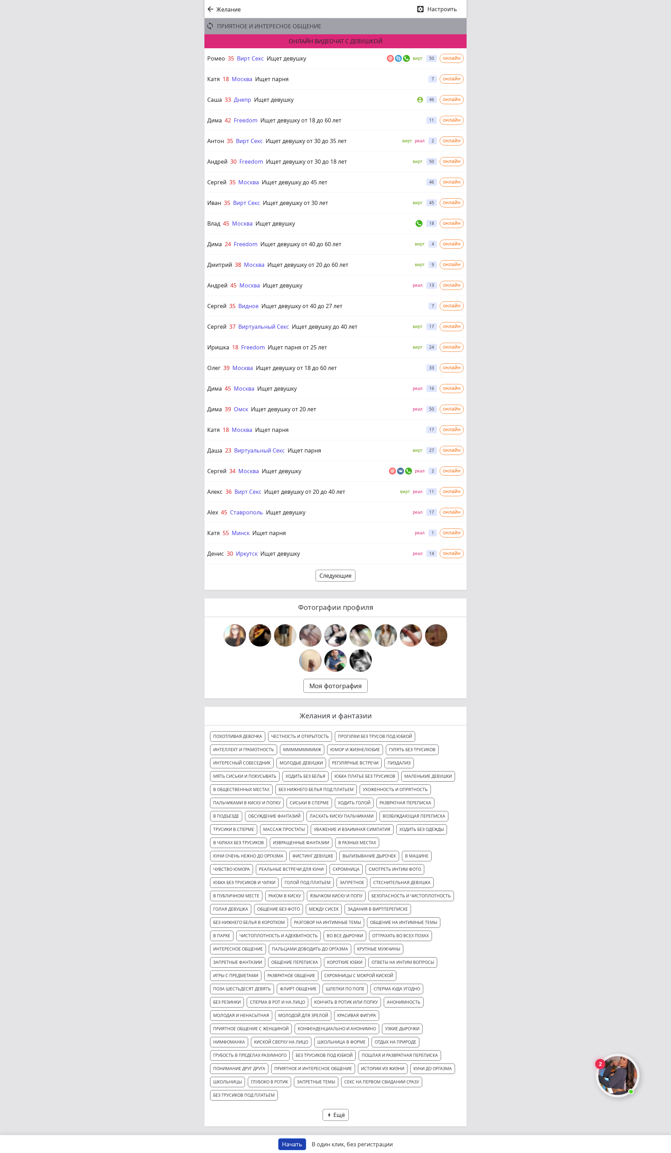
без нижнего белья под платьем (316, 789)
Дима (214, 120)
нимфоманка (229, 1042)
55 (226, 533)
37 (232, 326)
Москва (242, 79)
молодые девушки (301, 763)
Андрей (217, 161)
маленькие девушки (428, 776)
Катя (213, 79)
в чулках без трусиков (238, 843)
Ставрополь (246, 512)
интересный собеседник (241, 763)
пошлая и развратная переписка (400, 1055)
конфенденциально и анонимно (337, 1029)
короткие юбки (344, 962)
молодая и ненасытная (241, 1015)
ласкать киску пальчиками (342, 816)
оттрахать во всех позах (400, 936)
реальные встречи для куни (291, 869)
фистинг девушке (313, 856)
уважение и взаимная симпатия (352, 829)
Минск (241, 533)
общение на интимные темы (403, 922)
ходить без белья (305, 776)
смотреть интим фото (395, 869)
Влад (213, 223)
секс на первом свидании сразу (381, 1082)
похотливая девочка (237, 736)
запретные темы (316, 1082)
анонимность (403, 1002)
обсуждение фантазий (274, 816)
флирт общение (298, 989)
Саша (214, 100)
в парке (221, 936)
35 (231, 58)
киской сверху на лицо (281, 1042)
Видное (248, 306)
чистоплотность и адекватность (278, 936)
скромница (346, 869)
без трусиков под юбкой (324, 1055)
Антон (215, 141)
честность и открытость (300, 736)
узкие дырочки (402, 1029)
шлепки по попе (345, 989)
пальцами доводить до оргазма (310, 949)
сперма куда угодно (397, 989)
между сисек (324, 909)
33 (228, 100)
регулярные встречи (355, 763)
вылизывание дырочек (369, 856)
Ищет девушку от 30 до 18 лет (306, 161)
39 (226, 368)
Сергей (216, 182)
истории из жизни (382, 1069)
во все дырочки (345, 936)
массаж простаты (284, 829)
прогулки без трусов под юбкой (375, 736)
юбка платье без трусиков (364, 776)
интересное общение (238, 949)
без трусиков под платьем (244, 1095)
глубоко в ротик (269, 1082)
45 (226, 223)
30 (233, 161)
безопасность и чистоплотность (411, 896)
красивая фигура (356, 1015)
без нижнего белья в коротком (249, 922)
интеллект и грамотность (243, 750)
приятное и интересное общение (313, 1069)
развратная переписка (405, 803)
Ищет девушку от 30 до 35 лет (306, 141)
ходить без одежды (421, 829)
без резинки (227, 1002)
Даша (214, 450)
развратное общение (291, 975)
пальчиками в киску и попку (247, 803)
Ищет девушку (286, 58)
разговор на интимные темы (327, 922)
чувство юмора (231, 869)
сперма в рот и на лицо (277, 1002)
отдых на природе (395, 1042)
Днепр (242, 100)
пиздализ (399, 763)
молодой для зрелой (303, 1015)
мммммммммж (302, 750)
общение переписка (294, 962)
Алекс (215, 492)
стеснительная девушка (402, 882)
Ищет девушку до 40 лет (325, 326)
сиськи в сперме (309, 803)
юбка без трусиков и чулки (244, 882)
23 (228, 450)
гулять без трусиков (412, 750)
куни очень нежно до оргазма (248, 856)
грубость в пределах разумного (250, 1055)
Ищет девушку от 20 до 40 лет (304, 492)
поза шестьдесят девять (242, 989)
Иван (214, 203)
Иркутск (247, 553)
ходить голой (354, 803)
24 (228, 244)
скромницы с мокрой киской (358, 975)
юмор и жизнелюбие (355, 750)
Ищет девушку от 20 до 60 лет (307, 265)
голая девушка (230, 909)
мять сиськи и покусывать (244, 776)
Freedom (246, 120)
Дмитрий (219, 265)
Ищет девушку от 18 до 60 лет (300, 120)
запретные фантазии (237, 962)
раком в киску (284, 896)
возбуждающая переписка (414, 816)
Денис (215, 553)
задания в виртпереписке (378, 909)
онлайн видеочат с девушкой (335, 41)
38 (238, 265)
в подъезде (226, 816)
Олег (214, 368)
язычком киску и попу (336, 896)
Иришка (218, 347)
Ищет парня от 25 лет (297, 347)
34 (232, 471)
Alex (212, 512)
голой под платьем (307, 882)
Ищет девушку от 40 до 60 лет (300, 244)
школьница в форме (341, 1042)
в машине (416, 856)
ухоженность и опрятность (395, 789)
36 (228, 492)
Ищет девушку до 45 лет (294, 182)
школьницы (227, 1082)
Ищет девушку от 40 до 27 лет (301, 306)
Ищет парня (272, 79)
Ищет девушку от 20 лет (283, 409)
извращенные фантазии (301, 843)
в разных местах (357, 843)
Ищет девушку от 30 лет (295, 203)
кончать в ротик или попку (346, 1002)
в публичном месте (236, 896)
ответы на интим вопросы (402, 962)
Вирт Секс (250, 58)
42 (228, 120)
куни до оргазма (432, 1069)
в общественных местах (241, 789)
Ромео (216, 58)
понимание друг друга (239, 1069)
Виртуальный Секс (263, 326)
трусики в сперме (233, 829)
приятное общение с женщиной (251, 1029)
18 (226, 79)
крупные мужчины (378, 949)
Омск (241, 409)
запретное (352, 882)
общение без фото (278, 909)
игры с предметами (235, 975)
